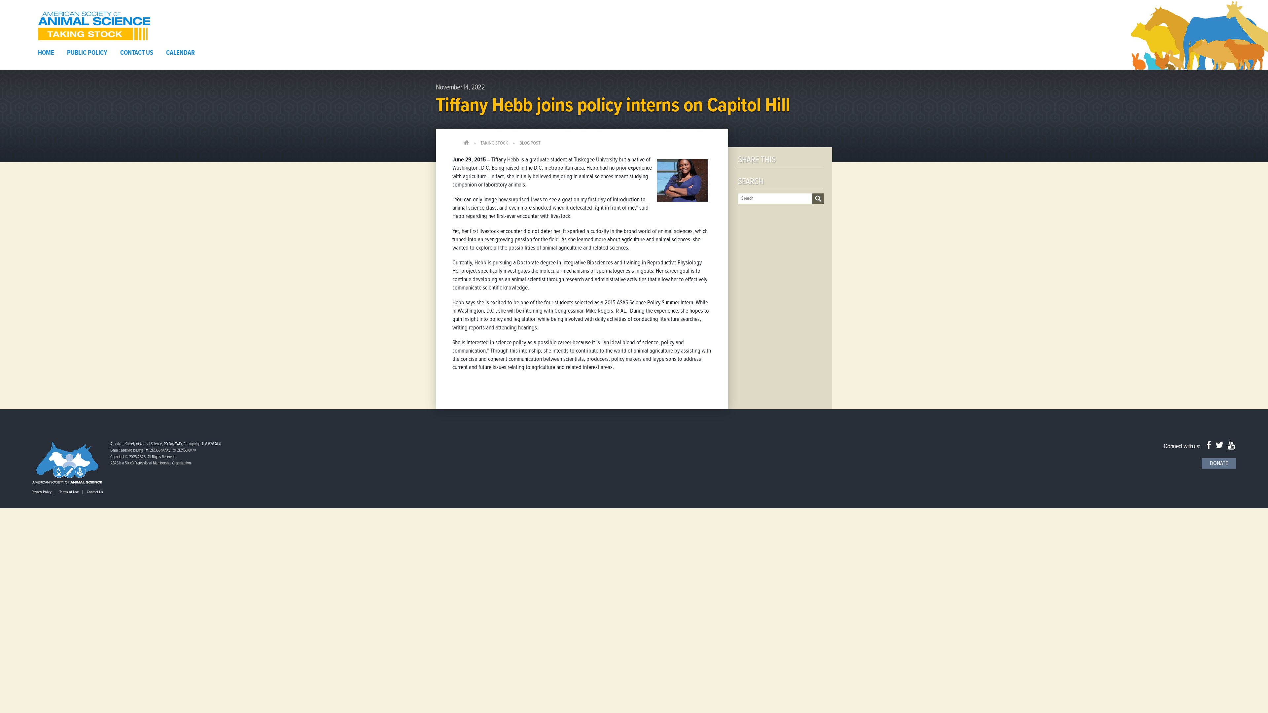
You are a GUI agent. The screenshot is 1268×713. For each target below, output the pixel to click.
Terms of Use (69, 492)
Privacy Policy (42, 492)
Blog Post (530, 143)
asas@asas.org (132, 450)
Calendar (180, 53)
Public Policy (87, 53)
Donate (1219, 463)
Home (46, 53)
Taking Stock (494, 143)
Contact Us (136, 53)
